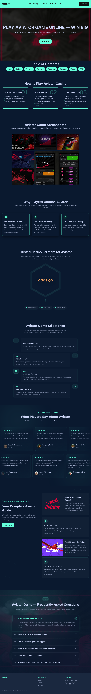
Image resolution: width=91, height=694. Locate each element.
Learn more (8, 525)
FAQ (60, 4)
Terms (40, 682)
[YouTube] (70, 683)
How (29, 4)
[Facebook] (73, 683)
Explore (84, 4)
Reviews (63, 69)
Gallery (35, 4)
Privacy (40, 685)
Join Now (45, 41)
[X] (66, 683)
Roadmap (51, 69)
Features (44, 4)
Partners (53, 4)
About (73, 69)
